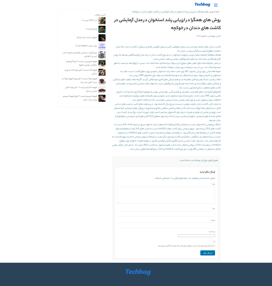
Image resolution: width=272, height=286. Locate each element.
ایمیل (212, 220)
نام (213, 208)
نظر (213, 184)
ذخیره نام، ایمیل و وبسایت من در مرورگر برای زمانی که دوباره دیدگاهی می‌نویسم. (186, 245)
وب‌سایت (212, 231)
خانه (217, 12)
